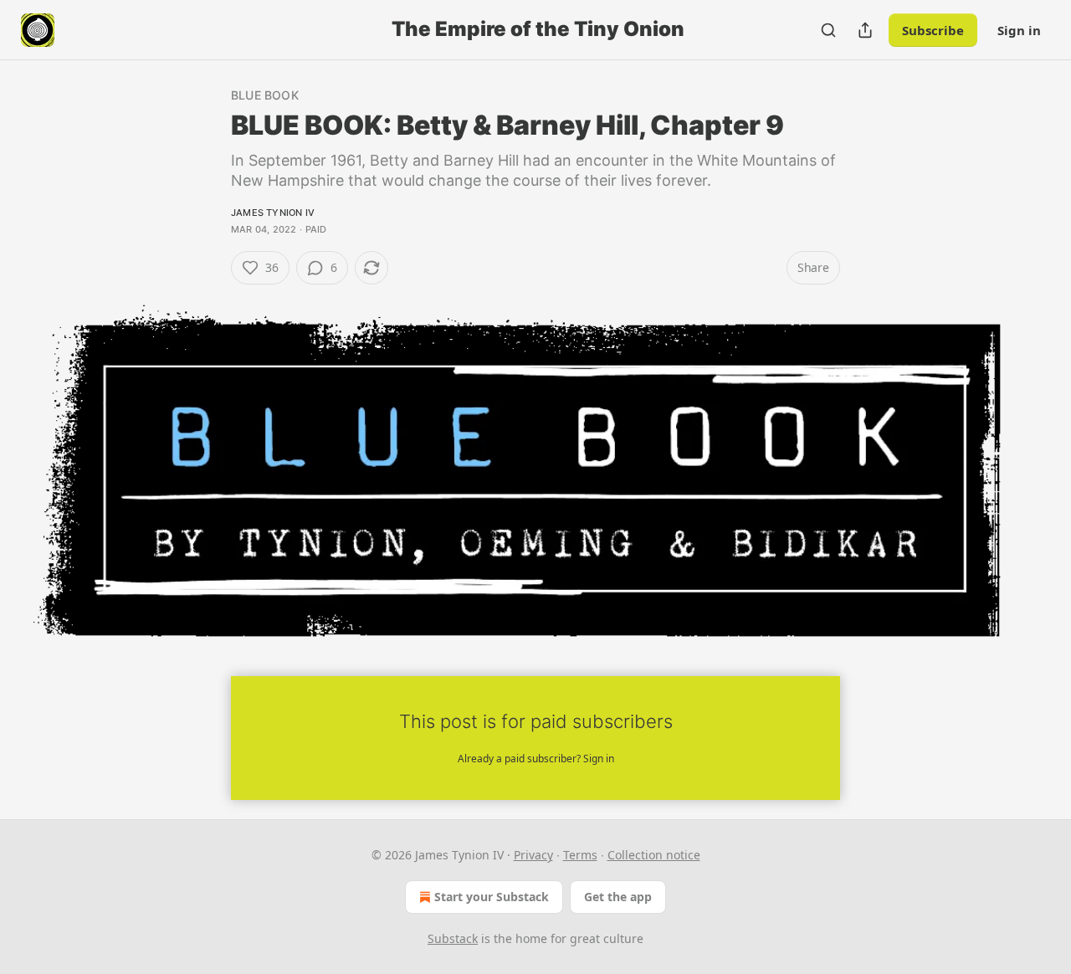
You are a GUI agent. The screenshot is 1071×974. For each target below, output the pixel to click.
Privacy (533, 855)
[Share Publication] (865, 30)
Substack (453, 938)
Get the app (618, 897)
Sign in (1019, 30)
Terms (580, 855)
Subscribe (933, 30)
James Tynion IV (273, 212)
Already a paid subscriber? (536, 758)
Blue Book (265, 95)
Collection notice (653, 855)
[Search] (828, 30)
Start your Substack (491, 897)
